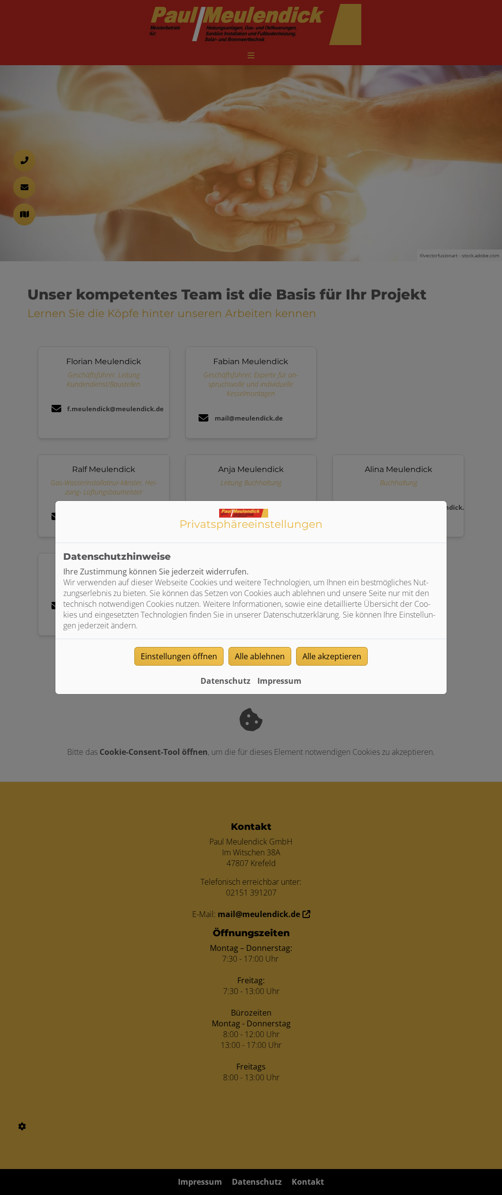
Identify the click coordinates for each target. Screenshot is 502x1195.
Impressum (279, 680)
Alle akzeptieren (331, 656)
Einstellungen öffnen (179, 656)
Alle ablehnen (260, 656)
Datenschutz (226, 680)
